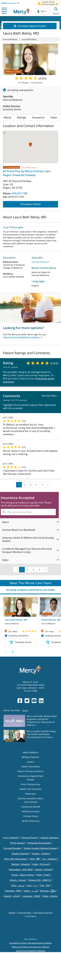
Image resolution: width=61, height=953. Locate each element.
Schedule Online (30, 204)
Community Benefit (30, 806)
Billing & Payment (30, 757)
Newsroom (30, 793)
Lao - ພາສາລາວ (49, 859)
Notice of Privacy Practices (31, 771)
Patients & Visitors (31, 811)
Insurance (38, 117)
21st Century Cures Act (43, 912)
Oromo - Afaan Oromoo (22, 875)
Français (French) (29, 837)
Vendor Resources (31, 820)
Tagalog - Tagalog (40, 853)
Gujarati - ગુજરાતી (12, 896)
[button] (30, 144)
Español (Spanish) (20, 853)
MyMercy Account (9, 3)
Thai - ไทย (45, 885)
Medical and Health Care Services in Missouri (30, 947)
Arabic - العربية (31, 890)
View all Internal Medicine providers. (22, 337)
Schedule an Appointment (31, 776)
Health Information (30, 766)
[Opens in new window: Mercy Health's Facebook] (19, 700)
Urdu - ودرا (32, 885)
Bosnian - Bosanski (21, 864)
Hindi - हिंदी (35, 859)
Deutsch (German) (49, 837)
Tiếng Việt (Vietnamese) (15, 859)
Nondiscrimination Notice (30, 798)
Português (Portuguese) (39, 843)
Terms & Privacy (25, 912)
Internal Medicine (10, 39)
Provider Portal (30, 816)
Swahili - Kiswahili (43, 869)
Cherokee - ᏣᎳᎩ (13, 890)
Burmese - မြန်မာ (48, 890)
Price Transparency (30, 784)
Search (56, 13)
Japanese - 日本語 (31, 896)
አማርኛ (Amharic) (11, 837)
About (7, 117)
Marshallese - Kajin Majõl (21, 869)
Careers (30, 761)
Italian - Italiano (50, 896)
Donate (30, 779)
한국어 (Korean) (17, 843)
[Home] (22, 11)
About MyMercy (30, 752)
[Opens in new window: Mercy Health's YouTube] (34, 700)
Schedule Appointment (31, 26)
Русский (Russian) (12, 848)
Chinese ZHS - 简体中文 (39, 880)
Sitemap (12, 912)
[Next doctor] (12, 651)
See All (25, 710)
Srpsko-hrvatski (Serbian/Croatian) (41, 848)
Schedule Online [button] (23, 642)
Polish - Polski (43, 875)
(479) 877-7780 (19, 193)
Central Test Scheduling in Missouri (30, 951)
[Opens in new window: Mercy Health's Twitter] (27, 700)
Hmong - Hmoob (18, 880)
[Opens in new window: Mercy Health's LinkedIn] (41, 700)
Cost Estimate (30, 802)
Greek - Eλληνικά (40, 864)
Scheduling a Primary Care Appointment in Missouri (30, 943)
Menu (4, 13)
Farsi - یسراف (17, 885)
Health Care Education (30, 789)
